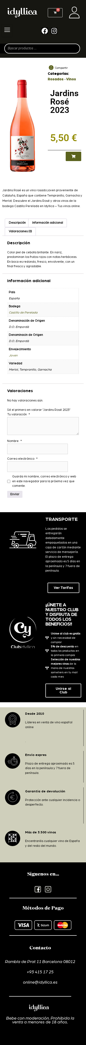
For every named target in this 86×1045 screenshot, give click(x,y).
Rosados (56, 79)
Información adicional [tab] (47, 222)
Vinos (71, 79)
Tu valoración (18, 414)
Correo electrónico (22, 458)
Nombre (14, 441)
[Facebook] (45, 31)
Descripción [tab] (17, 222)
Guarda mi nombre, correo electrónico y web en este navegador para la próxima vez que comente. (44, 481)
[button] (73, 156)
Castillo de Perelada (23, 312)
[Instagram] (54, 31)
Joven (13, 355)
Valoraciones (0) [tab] (20, 231)
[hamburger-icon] (7, 30)
